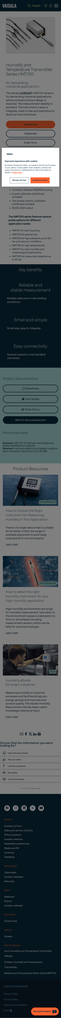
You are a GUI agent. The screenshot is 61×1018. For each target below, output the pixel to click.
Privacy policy (17, 173)
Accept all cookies (40, 180)
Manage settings (19, 180)
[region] (31, 167)
